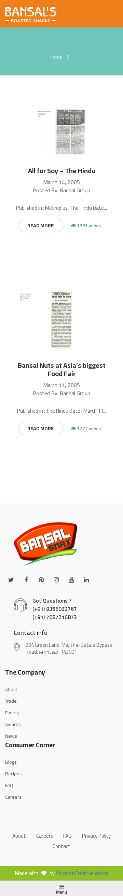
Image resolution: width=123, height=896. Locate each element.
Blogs (11, 762)
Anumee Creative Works (82, 873)
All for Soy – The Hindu (61, 171)
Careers (13, 796)
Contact (61, 846)
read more (40, 225)
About (19, 835)
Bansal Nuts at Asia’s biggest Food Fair (62, 369)
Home (56, 56)
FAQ (9, 785)
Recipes (13, 773)
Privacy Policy (96, 835)
